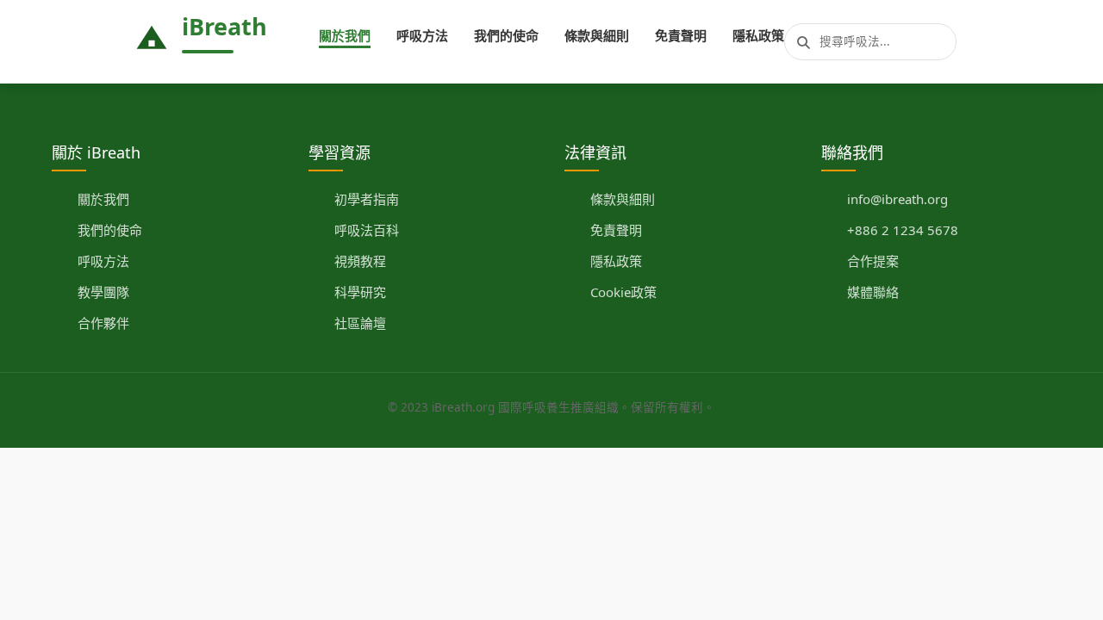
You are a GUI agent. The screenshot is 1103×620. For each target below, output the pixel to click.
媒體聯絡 (873, 292)
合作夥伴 (103, 323)
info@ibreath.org (897, 199)
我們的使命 (506, 35)
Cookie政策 (623, 292)
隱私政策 (758, 35)
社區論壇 (360, 323)
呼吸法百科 (366, 230)
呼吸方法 (422, 35)
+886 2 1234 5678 (902, 230)
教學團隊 (103, 292)
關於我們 (345, 35)
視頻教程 (360, 261)
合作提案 (873, 261)
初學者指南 (366, 199)
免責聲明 (681, 35)
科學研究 (360, 292)
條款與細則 (596, 35)
